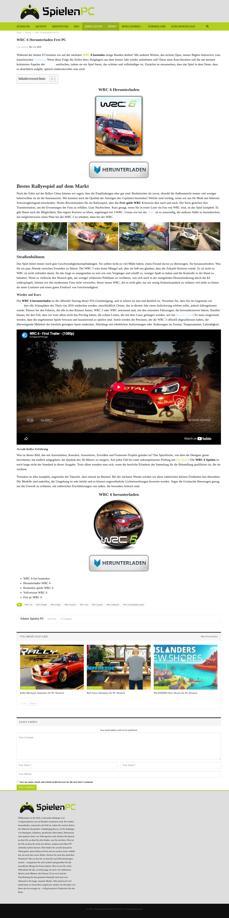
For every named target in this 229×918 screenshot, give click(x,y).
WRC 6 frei (84, 605)
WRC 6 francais (70, 605)
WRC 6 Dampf (41, 605)
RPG (76, 26)
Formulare (157, 26)
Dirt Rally (182, 459)
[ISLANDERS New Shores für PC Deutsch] (185, 667)
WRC (86, 55)
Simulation (93, 26)
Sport (112, 26)
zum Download (183, 26)
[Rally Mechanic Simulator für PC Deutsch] (52, 667)
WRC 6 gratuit (97, 605)
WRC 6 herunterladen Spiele (133, 605)
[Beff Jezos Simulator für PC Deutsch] (119, 667)
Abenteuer (60, 26)
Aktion (40, 26)
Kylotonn (39, 59)
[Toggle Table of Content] (51, 79)
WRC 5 (50, 64)
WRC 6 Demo (56, 605)
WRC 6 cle (28, 605)
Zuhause (23, 26)
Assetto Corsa (184, 315)
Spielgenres (131, 26)
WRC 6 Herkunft (112, 605)
